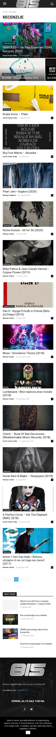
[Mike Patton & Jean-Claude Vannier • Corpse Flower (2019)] (28, 252)
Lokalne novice (9, 43)
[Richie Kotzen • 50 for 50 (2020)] (28, 214)
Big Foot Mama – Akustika (19, 152)
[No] (52, 727)
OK (28, 732)
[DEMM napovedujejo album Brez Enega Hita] (10, 633)
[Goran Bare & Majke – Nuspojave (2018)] (28, 460)
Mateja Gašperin (9, 195)
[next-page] (27, 579)
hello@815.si (22, 690)
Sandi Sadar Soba (10, 118)
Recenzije (7, 109)
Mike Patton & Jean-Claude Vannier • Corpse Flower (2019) (26, 270)
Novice (6, 348)
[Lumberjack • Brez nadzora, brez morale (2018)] (28, 375)
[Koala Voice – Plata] (28, 98)
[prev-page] (5, 579)
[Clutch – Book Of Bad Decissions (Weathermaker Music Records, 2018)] (28, 417)
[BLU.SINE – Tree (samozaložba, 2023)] (22, 69)
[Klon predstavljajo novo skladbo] (10, 619)
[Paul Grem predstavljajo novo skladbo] (10, 648)
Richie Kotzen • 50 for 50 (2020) (23, 230)
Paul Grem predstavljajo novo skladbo (36, 644)
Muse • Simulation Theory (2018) (23, 353)
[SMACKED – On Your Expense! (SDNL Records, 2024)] (28, 40)
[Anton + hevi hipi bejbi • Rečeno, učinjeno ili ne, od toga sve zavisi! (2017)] (28, 540)
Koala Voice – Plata (15, 114)
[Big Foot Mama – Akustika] (28, 136)
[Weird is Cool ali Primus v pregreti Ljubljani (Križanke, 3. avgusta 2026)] (10, 605)
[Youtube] (31, 709)
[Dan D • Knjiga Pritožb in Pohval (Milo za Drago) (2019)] (28, 295)
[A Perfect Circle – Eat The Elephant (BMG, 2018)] (28, 498)
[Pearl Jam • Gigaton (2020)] (28, 175)
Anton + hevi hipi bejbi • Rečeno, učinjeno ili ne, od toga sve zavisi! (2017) (24, 560)
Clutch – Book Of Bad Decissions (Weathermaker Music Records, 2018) (26, 435)
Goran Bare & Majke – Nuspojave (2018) (28, 476)
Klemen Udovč (8, 234)
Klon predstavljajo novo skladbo (33, 615)
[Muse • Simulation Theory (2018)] (28, 337)
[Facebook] (24, 709)
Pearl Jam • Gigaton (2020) (20, 191)
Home (5, 12)
